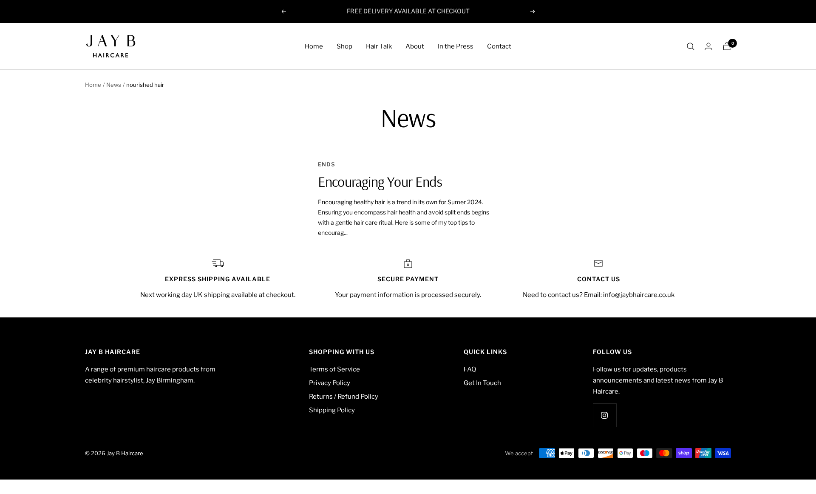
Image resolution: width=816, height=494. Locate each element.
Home (314, 46)
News (113, 84)
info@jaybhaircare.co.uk (638, 295)
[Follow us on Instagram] (604, 415)
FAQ (470, 369)
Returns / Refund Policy (343, 396)
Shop (344, 46)
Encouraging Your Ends (380, 181)
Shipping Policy (332, 410)
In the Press (455, 46)
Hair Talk (379, 46)
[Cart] (726, 46)
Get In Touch (482, 383)
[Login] (708, 46)
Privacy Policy (329, 383)
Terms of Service (334, 369)
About (414, 46)
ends (326, 164)
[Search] (690, 46)
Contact (499, 46)
